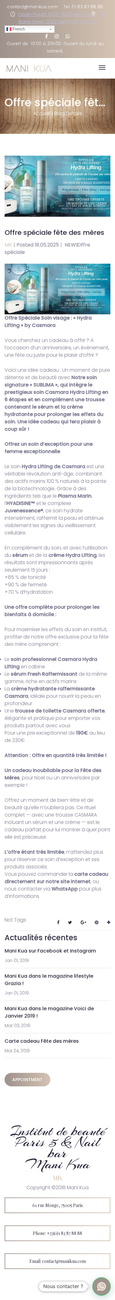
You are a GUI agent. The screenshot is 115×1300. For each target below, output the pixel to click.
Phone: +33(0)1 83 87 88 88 (57, 1233)
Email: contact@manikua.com (57, 1261)
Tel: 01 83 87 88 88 (83, 7)
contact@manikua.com (32, 7)
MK (8, 244)
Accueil (41, 113)
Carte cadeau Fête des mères (42, 1041)
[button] (101, 1286)
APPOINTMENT (27, 1080)
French (18, 29)
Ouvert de (19, 44)
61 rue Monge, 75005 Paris (58, 1205)
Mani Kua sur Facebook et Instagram (50, 950)
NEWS (72, 244)
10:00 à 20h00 (46, 44)
